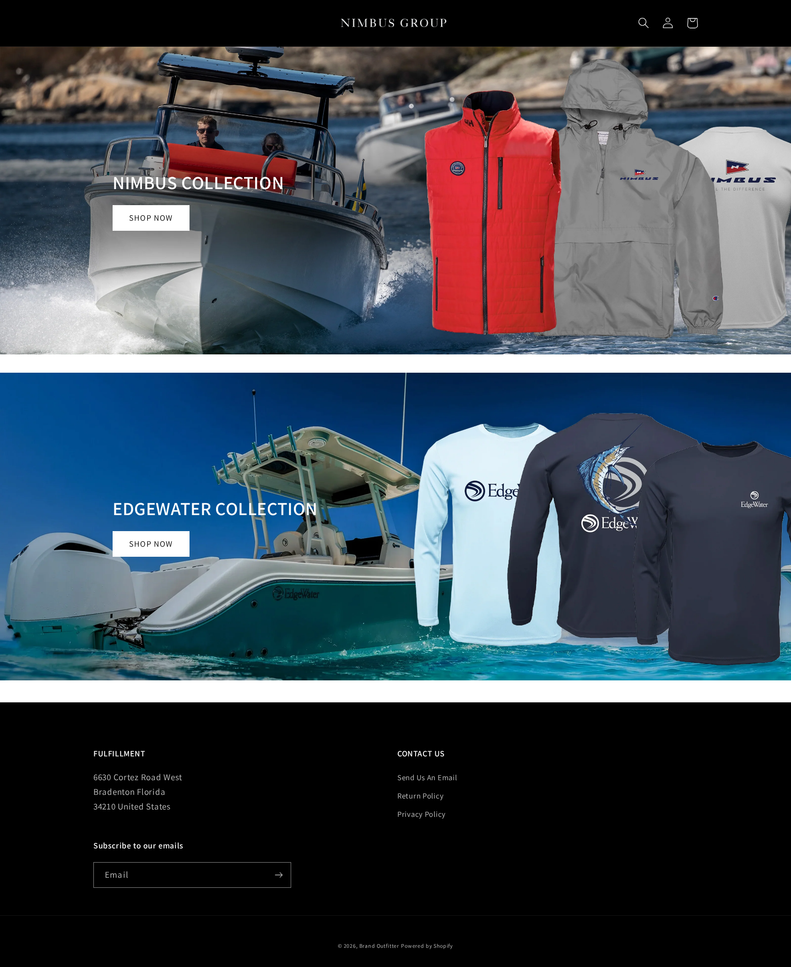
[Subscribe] (278, 875)
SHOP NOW (151, 217)
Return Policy (420, 796)
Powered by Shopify (427, 945)
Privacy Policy (421, 814)
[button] (644, 23)
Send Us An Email (427, 777)
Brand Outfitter (379, 945)
